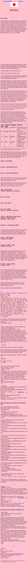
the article (20, 347)
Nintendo (8, 65)
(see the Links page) (14, 86)
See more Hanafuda (7, 1)
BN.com (13, 506)
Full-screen (20, 1)
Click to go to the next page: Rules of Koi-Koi (11, 287)
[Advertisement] (14, 48)
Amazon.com (21, 506)
